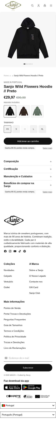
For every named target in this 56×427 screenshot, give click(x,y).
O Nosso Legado (37, 276)
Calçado (8, 276)
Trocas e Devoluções (14, 342)
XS (7, 129)
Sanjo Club (34, 293)
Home (6, 76)
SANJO (12, 375)
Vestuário (8, 281)
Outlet (7, 287)
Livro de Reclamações (15, 348)
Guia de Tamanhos (13, 325)
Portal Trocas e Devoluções (17, 314)
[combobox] (28, 405)
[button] (32, 5)
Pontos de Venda (12, 308)
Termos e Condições (14, 331)
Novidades (9, 270)
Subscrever (28, 368)
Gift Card (33, 287)
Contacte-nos (35, 281)
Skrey (28, 375)
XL (42, 129)
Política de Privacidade (15, 336)
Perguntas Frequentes (15, 319)
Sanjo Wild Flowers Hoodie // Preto (28, 76)
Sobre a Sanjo (36, 270)
